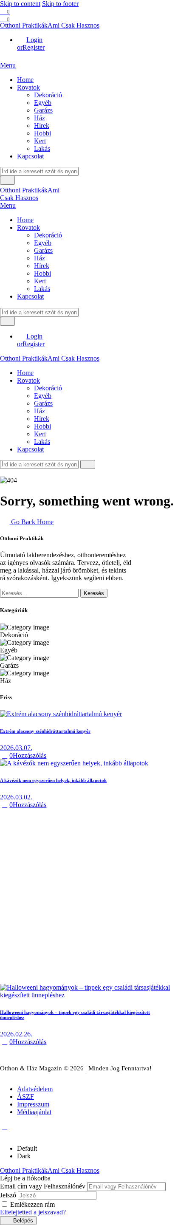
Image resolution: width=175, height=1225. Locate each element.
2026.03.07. (16, 747)
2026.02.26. (16, 1034)
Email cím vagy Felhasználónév (42, 1186)
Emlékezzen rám (32, 1204)
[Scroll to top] (4, 1126)
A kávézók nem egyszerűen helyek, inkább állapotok (53, 780)
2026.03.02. (16, 797)
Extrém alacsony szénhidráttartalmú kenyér (45, 731)
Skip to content (20, 3)
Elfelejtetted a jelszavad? (33, 1212)
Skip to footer (60, 3)
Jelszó (8, 1195)
